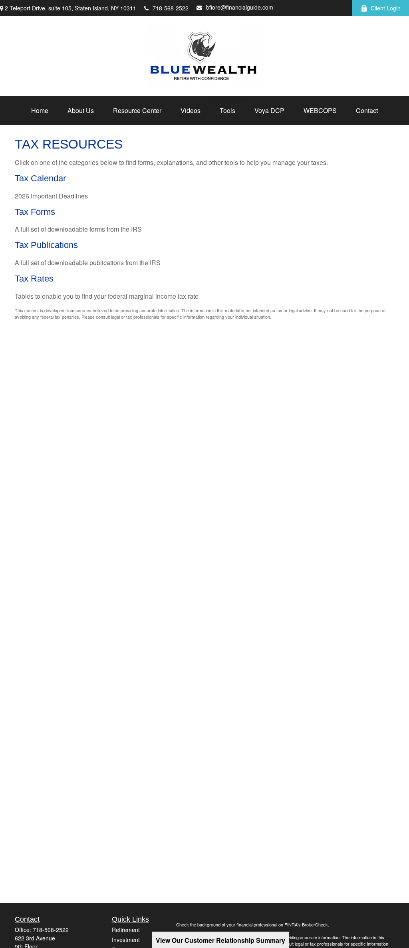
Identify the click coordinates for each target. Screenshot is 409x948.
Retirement (126, 930)
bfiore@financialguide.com (239, 7)
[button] (40, 110)
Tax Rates (34, 279)
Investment (126, 940)
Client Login (386, 8)
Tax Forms (35, 212)
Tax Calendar (40, 178)
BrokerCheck (315, 924)
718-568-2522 (171, 8)
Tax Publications (46, 245)
